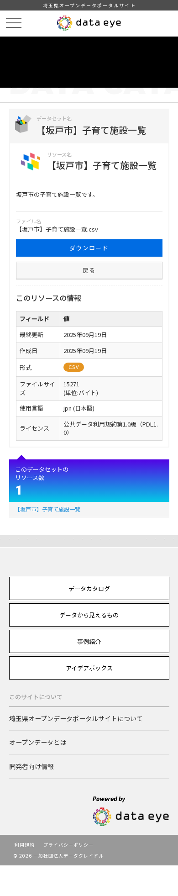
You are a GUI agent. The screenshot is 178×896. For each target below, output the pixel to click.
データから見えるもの (89, 615)
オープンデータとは (37, 742)
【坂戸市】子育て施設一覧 (47, 509)
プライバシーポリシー (68, 844)
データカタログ (89, 588)
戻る (89, 270)
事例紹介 (89, 641)
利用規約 (25, 844)
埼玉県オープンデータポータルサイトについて (76, 718)
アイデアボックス (89, 668)
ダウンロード (89, 247)
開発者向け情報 (31, 766)
